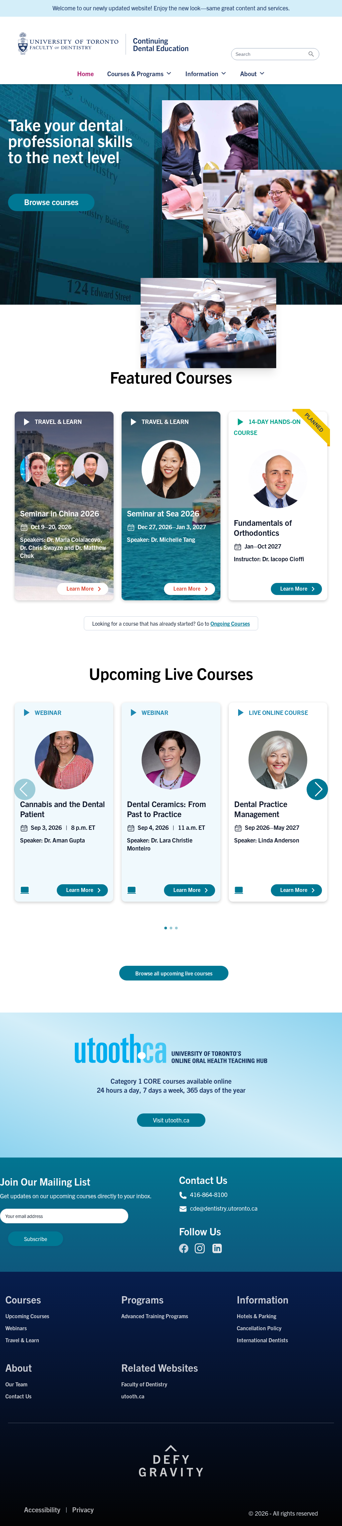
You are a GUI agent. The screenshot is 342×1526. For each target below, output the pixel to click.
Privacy (83, 1509)
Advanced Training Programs (154, 1316)
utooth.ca (132, 1396)
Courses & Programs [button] (135, 73)
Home (85, 73)
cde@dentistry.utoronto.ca (224, 1208)
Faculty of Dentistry (144, 1384)
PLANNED (314, 422)
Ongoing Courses (230, 623)
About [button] (248, 73)
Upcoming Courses (27, 1316)
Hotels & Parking (256, 1316)
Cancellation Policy (259, 1328)
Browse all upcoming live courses (173, 973)
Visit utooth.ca (171, 1120)
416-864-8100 (208, 1194)
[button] (165, 928)
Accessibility (42, 1509)
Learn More (87, 588)
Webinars (16, 1328)
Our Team (16, 1384)
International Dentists (262, 1340)
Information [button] (201, 73)
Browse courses (51, 202)
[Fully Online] (24, 890)
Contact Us (18, 1396)
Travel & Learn (22, 1340)
